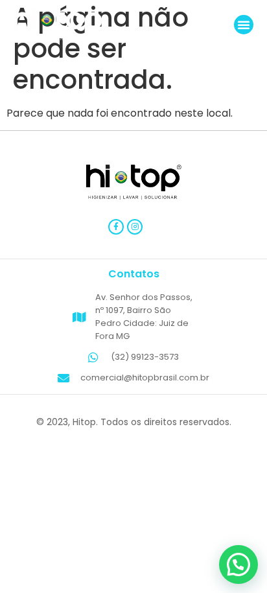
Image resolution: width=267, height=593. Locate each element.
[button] (243, 24)
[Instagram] (135, 227)
